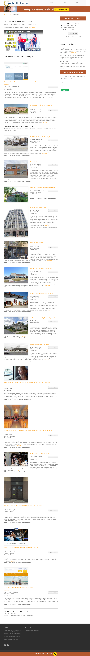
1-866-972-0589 (32, 24)
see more (13, 98)
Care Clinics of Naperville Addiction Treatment (18, 587)
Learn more (53, 86)
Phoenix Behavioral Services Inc (39, 453)
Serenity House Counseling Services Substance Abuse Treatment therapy (27, 382)
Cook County (32, 27)
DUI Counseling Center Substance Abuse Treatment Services (23, 505)
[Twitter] (5, 645)
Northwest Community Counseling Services (43, 318)
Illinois (9, 14)
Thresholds (33, 161)
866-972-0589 (73, 33)
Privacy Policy (13, 641)
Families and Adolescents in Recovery (41, 105)
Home (5, 14)
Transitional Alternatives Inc (38, 207)
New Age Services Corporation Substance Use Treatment (21, 547)
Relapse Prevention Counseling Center (42, 293)
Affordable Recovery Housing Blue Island (42, 187)
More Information (72, 52)
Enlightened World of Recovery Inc (40, 136)
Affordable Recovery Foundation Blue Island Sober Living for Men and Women (28, 430)
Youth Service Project (36, 242)
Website (7, 84)
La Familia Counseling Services (39, 344)
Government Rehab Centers (32, 630)
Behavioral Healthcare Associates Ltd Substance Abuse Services (24, 82)
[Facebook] (8, 645)
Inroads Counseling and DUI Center (41, 268)
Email (5, 84)
